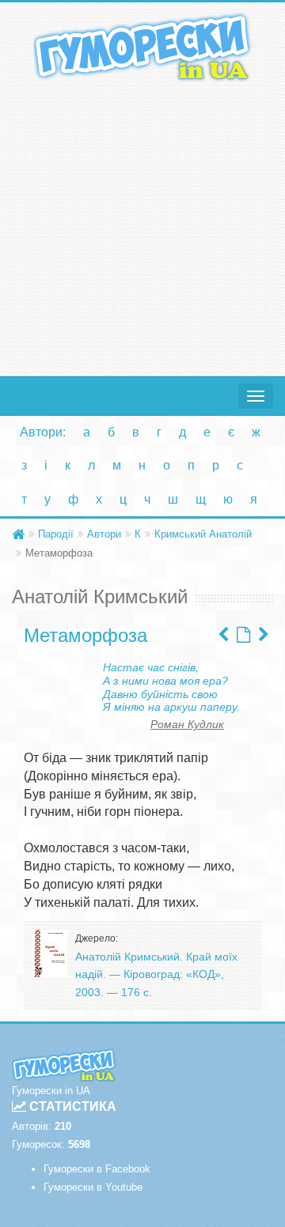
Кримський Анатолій (203, 534)
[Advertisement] (142, 225)
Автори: (43, 432)
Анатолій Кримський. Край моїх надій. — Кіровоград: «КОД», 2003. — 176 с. (156, 974)
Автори (104, 534)
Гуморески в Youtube (93, 1187)
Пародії (56, 534)
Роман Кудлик (187, 724)
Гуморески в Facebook (97, 1169)
